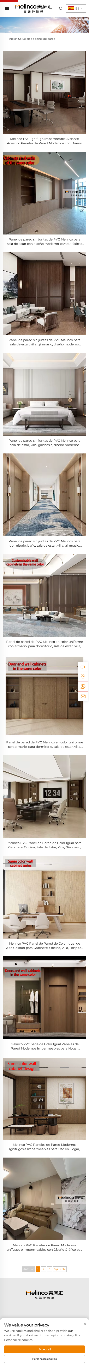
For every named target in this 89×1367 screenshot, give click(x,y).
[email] (83, 696)
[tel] (83, 677)
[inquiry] (83, 667)
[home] (33, 8)
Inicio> (12, 38)
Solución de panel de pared (36, 38)
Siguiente (60, 1269)
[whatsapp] (83, 686)
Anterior (28, 1269)
